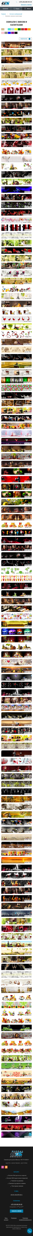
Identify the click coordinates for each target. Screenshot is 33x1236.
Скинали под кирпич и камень (17, 1183)
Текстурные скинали (17, 1186)
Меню (29, 9)
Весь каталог (6, 1219)
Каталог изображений (16, 14)
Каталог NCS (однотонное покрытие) (17, 1178)
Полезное (14, 1218)
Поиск (17, 9)
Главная (3, 14)
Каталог (5, 9)
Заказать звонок (26, 5)
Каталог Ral (17, 1175)
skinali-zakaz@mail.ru (16, 1194)
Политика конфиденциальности (25, 1219)
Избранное (25, 39)
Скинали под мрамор (17, 1180)
